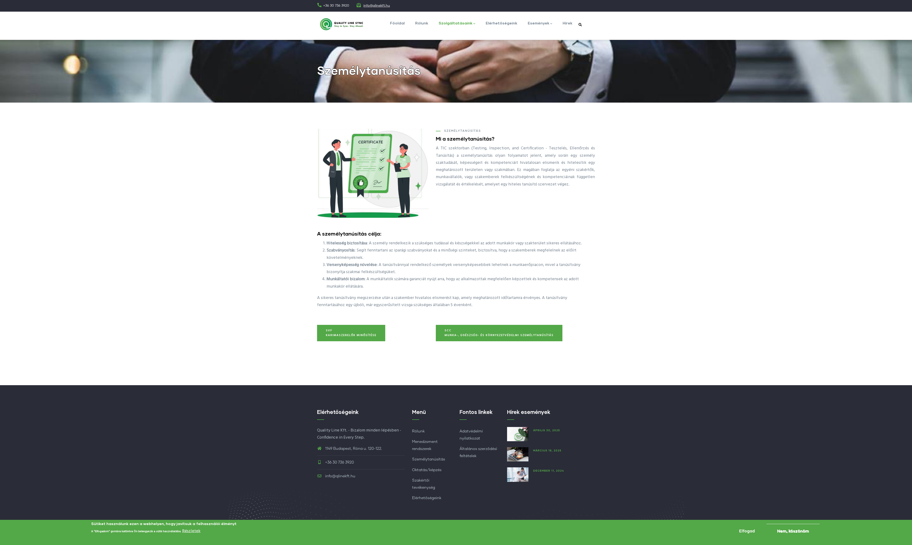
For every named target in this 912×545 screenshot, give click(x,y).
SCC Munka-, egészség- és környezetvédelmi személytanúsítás (499, 333)
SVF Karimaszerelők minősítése (351, 333)
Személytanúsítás (428, 459)
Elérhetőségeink (501, 23)
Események (538, 23)
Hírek (567, 23)
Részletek (191, 530)
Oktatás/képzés (427, 470)
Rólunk (421, 23)
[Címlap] (342, 24)
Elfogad (747, 530)
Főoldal (397, 23)
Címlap (555, 97)
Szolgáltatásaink (455, 23)
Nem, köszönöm (793, 530)
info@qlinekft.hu (376, 5)
